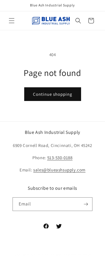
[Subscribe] (85, 204)
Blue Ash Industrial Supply (43, 254)
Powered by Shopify (79, 254)
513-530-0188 (60, 157)
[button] (11, 20)
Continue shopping (52, 94)
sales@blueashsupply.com (59, 170)
